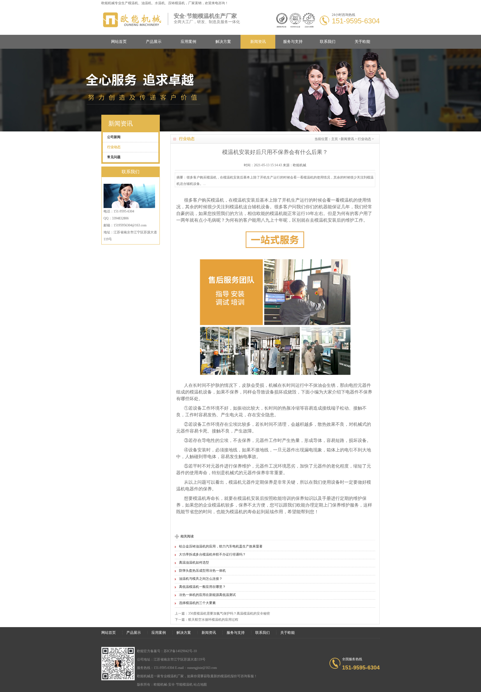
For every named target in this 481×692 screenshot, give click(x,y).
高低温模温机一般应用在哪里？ (202, 587)
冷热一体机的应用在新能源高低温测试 (207, 595)
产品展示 (153, 42)
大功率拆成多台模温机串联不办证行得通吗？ (212, 554)
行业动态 (364, 139)
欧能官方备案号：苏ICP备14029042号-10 (167, 651)
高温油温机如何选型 (194, 562)
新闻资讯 (258, 42)
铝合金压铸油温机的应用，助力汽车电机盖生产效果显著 (220, 546)
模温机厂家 (175, 676)
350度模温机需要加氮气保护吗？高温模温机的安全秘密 (229, 613)
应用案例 (188, 42)
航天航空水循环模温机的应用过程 (213, 620)
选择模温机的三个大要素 (197, 603)
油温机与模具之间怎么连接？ (200, 579)
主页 (334, 139)
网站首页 (119, 42)
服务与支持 (293, 42)
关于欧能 (362, 42)
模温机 (133, 3)
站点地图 (200, 684)
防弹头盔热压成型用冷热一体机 (202, 571)
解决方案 (223, 42)
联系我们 (327, 42)
